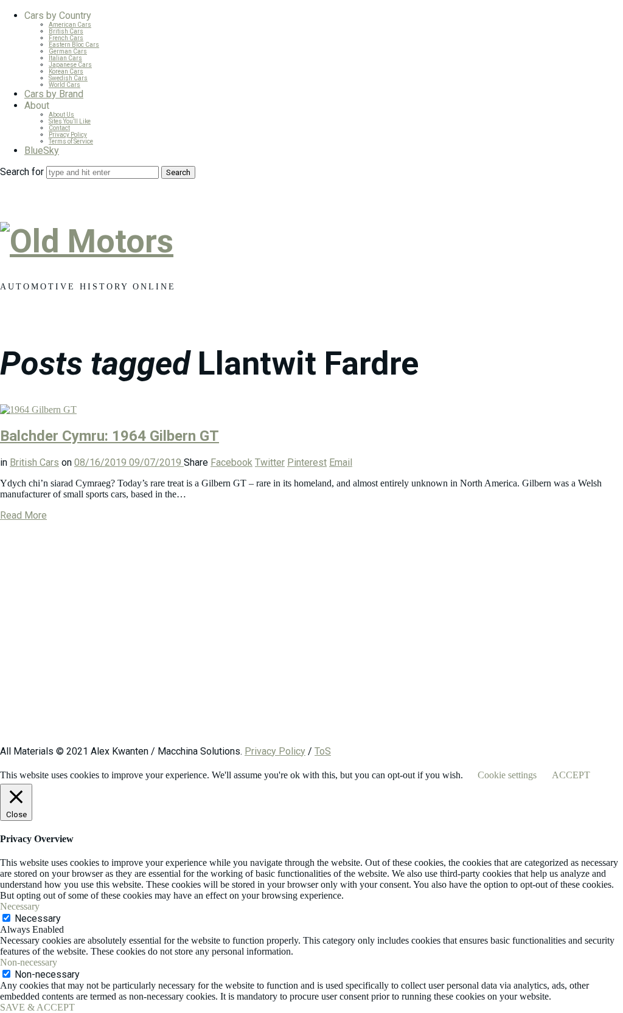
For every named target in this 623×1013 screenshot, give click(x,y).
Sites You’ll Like (70, 121)
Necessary (38, 918)
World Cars (64, 84)
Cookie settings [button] (507, 775)
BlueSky (41, 150)
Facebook (231, 462)
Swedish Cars (68, 78)
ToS (323, 751)
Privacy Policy (68, 134)
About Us (61, 114)
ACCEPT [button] (571, 775)
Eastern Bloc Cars (74, 44)
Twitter (270, 462)
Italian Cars (65, 58)
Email (340, 462)
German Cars (68, 51)
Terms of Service (71, 141)
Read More (23, 515)
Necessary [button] (20, 906)
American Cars (70, 24)
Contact (59, 128)
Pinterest (307, 462)
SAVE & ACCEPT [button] (37, 1007)
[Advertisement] (311, 639)
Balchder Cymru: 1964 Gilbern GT (109, 435)
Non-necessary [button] (28, 962)
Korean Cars (66, 71)
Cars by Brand (53, 94)
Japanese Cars (70, 64)
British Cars (66, 31)
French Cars (66, 38)
